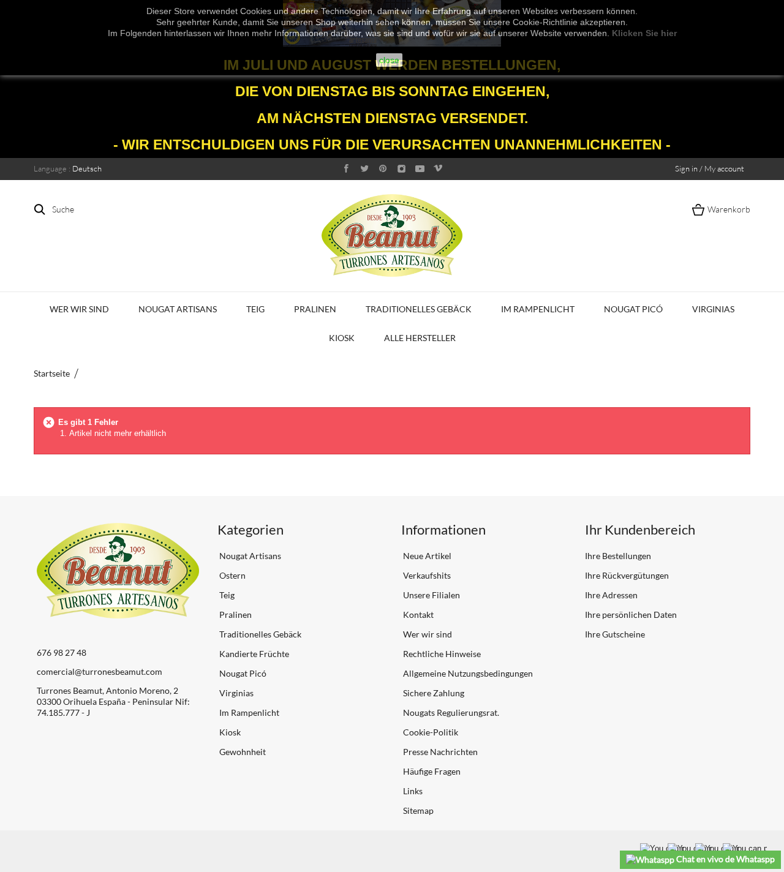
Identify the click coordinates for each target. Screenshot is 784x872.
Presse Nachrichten (439, 751)
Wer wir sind (79, 309)
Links (412, 791)
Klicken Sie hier (644, 33)
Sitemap (417, 810)
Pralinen (315, 309)
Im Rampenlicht (538, 309)
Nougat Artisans (177, 309)
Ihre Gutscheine (615, 634)
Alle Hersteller (420, 338)
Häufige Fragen (431, 771)
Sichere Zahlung (432, 693)
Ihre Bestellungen (618, 556)
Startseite (52, 373)
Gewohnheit (241, 751)
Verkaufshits (426, 575)
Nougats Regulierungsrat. (450, 712)
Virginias (713, 309)
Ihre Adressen (611, 595)
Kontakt (417, 614)
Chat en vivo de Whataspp (724, 859)
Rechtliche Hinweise (441, 653)
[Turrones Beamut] (392, 235)
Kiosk (342, 338)
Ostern (231, 575)
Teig (255, 309)
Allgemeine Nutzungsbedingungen (467, 673)
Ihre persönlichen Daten (631, 614)
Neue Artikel (426, 556)
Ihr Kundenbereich (640, 529)
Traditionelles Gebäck (419, 309)
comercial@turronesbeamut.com (99, 671)
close (389, 60)
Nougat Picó (633, 309)
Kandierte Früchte (253, 653)
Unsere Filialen (430, 595)
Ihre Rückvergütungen (627, 575)
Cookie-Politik (429, 732)
